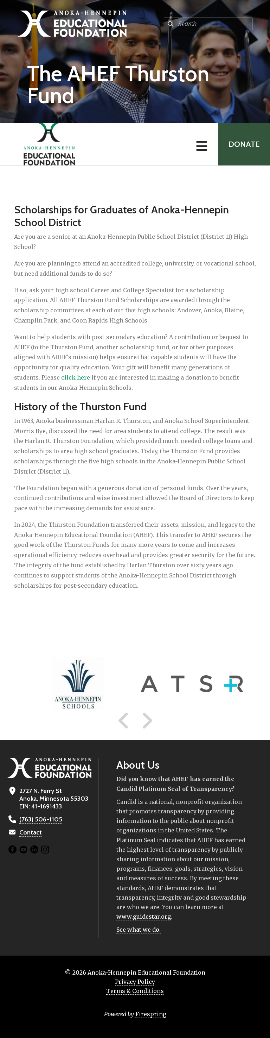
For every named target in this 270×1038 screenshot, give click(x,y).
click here (75, 377)
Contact (30, 832)
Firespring (150, 1014)
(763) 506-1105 (40, 819)
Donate (244, 144)
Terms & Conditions (135, 990)
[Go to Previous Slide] (123, 720)
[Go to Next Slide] (146, 720)
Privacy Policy (135, 981)
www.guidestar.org (143, 916)
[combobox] (208, 24)
